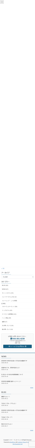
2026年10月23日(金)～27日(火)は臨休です (14, 360)
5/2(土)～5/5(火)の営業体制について (12, 374)
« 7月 (2, 268)
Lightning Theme (22, 442)
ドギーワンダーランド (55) (9, 306)
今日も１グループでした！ (8, 403)
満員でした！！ (5, 396)
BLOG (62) (5, 285)
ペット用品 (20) (6, 318)
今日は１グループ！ (7, 417)
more (31, 387)
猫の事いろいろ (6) (7, 329)
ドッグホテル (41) (7, 310)
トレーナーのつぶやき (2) (9, 297)
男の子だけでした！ (7, 424)
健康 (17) (4, 321)
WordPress (12, 442)
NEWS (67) (5, 289)
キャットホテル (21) (7, 293)
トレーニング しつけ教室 (9, 300)
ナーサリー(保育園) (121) (9, 314)
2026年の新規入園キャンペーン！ (11, 381)
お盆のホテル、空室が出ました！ (10, 367)
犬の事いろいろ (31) (7, 325)
